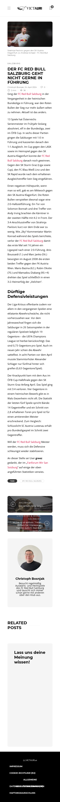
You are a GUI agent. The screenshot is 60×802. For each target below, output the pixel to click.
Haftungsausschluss (22, 793)
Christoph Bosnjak (16, 87)
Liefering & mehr (28, 516)
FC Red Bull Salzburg (30, 94)
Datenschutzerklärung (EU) (26, 786)
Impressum (16, 766)
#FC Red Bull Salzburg (32, 481)
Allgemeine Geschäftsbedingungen (30, 780)
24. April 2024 (31, 87)
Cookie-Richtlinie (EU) (22, 773)
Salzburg (14, 63)
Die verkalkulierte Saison (31, 506)
